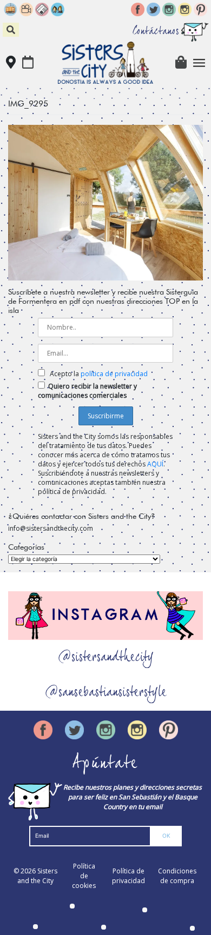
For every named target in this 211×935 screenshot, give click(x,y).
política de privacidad (114, 373)
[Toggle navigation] (199, 63)
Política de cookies (84, 875)
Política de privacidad (128, 875)
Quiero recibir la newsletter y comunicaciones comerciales (87, 391)
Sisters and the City (37, 875)
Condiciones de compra (177, 875)
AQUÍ (155, 464)
